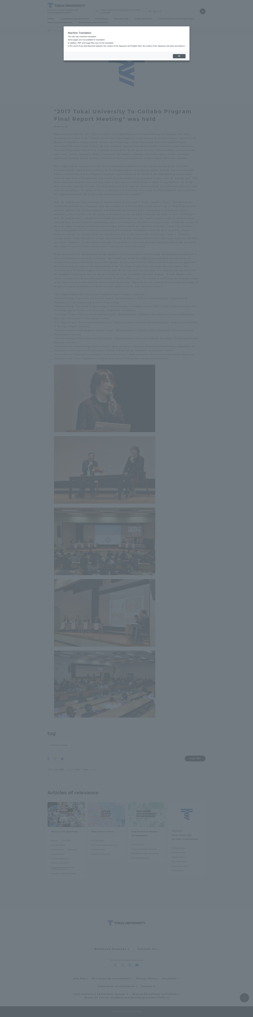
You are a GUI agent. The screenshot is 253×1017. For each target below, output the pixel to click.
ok (179, 56)
